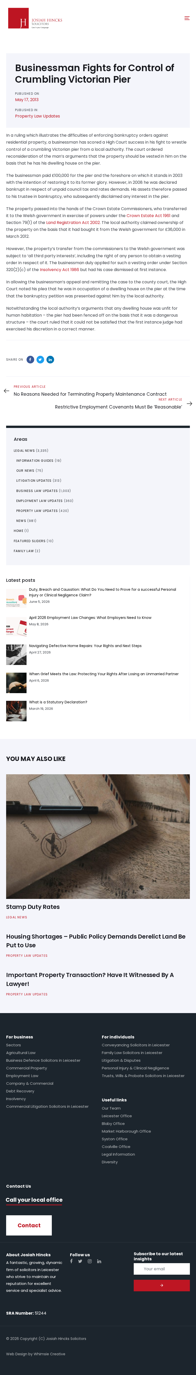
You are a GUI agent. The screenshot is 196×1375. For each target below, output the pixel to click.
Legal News (24, 450)
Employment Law (22, 1075)
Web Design (16, 1354)
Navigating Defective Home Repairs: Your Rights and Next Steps (85, 645)
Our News (25, 470)
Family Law (24, 551)
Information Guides (35, 460)
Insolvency (16, 1098)
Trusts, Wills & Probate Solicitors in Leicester (143, 1075)
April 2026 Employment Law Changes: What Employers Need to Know (90, 617)
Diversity (110, 1162)
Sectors (13, 1045)
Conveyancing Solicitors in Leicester (136, 1045)
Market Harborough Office (126, 1131)
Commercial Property (26, 1068)
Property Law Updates (37, 116)
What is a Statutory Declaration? (58, 702)
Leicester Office (117, 1116)
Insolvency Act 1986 (59, 270)
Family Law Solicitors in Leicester (132, 1052)
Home (18, 531)
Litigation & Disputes (121, 1060)
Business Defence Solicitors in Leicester (43, 1060)
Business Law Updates (37, 491)
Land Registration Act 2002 (73, 222)
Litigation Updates (34, 480)
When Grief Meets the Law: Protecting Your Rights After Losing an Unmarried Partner (104, 673)
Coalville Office (116, 1146)
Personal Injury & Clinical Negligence (135, 1068)
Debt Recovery (20, 1091)
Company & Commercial (29, 1083)
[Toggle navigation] (159, 18)
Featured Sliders (30, 541)
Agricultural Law (20, 1052)
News (21, 521)
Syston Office (115, 1139)
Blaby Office (113, 1123)
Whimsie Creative (49, 1354)
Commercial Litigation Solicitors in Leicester (47, 1106)
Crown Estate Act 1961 (148, 216)
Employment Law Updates (39, 501)
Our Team (111, 1108)
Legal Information (118, 1154)
